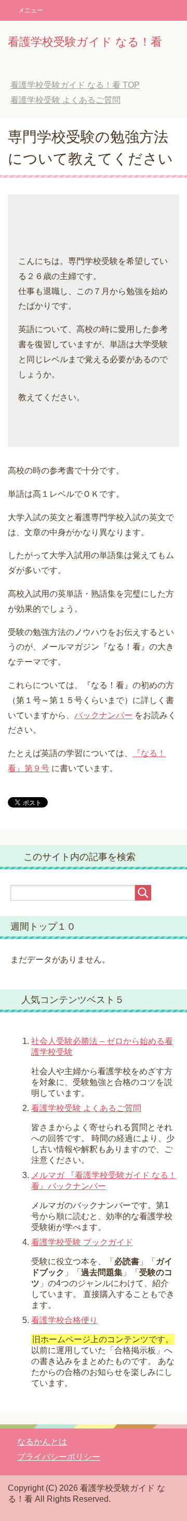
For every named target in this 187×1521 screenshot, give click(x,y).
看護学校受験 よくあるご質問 (86, 1108)
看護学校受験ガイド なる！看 (85, 41)
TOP (75, 85)
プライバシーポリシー (58, 1456)
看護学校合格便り (64, 1320)
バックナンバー (103, 715)
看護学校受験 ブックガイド (82, 1242)
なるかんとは (42, 1441)
